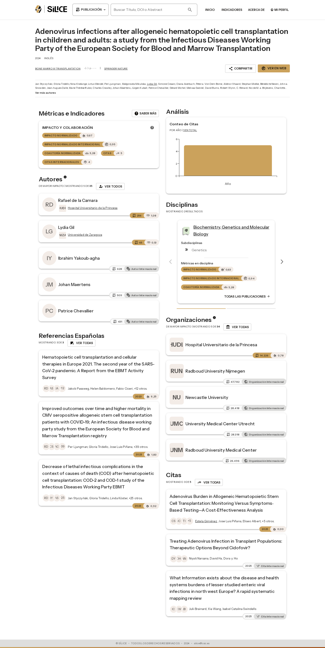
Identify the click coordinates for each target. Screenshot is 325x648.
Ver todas (237, 327)
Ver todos (110, 186)
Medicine (223, 229)
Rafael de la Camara (78, 200)
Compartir (240, 68)
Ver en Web (273, 68)
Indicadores (232, 10)
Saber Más (145, 113)
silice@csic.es (201, 643)
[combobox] (90, 9)
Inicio (210, 10)
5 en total (190, 130)
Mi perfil (279, 10)
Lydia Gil (152, 83)
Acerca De (256, 10)
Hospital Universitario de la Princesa (221, 344)
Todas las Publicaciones (268, 296)
